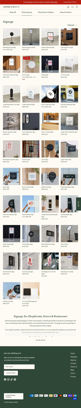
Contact (73, 363)
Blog (72, 370)
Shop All (12, 12)
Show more (40, 340)
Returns (73, 360)
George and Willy (13, 402)
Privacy (73, 376)
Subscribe (10, 373)
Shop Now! (54, 2)
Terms (73, 373)
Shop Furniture (66, 12)
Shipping (74, 357)
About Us (74, 367)
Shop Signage (27, 12)
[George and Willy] (11, 7)
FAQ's (73, 353)
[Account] (67, 7)
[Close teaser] (75, 211)
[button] (78, 204)
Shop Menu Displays (46, 12)
